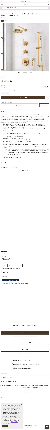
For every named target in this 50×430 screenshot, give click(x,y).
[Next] (48, 1)
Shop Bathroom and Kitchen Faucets (38, 385)
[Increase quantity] (8, 93)
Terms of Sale (4, 400)
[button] (22, 404)
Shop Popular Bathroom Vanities (31, 387)
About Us (4, 374)
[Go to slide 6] (24, 72)
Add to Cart (23, 97)
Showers (7, 10)
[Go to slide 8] (26, 72)
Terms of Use (4, 397)
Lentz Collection (10, 18)
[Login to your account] (5, 4)
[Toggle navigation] (2, 4)
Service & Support (8, 377)
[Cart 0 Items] (48, 4)
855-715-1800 (33, 425)
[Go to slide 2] (19, 72)
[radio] (2, 81)
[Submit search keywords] (2, 8)
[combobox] (25, 8)
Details (46, 86)
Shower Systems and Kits (20, 385)
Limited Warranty (17, 154)
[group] (24, 1)
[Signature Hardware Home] (25, 4)
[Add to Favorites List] (47, 97)
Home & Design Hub (8, 381)
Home (2, 10)
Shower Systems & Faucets (17, 10)
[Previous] (1, 1)
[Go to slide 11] (30, 72)
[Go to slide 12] (31, 72)
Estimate (44, 105)
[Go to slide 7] (25, 72)
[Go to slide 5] (23, 72)
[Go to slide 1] (18, 72)
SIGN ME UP (25, 332)
